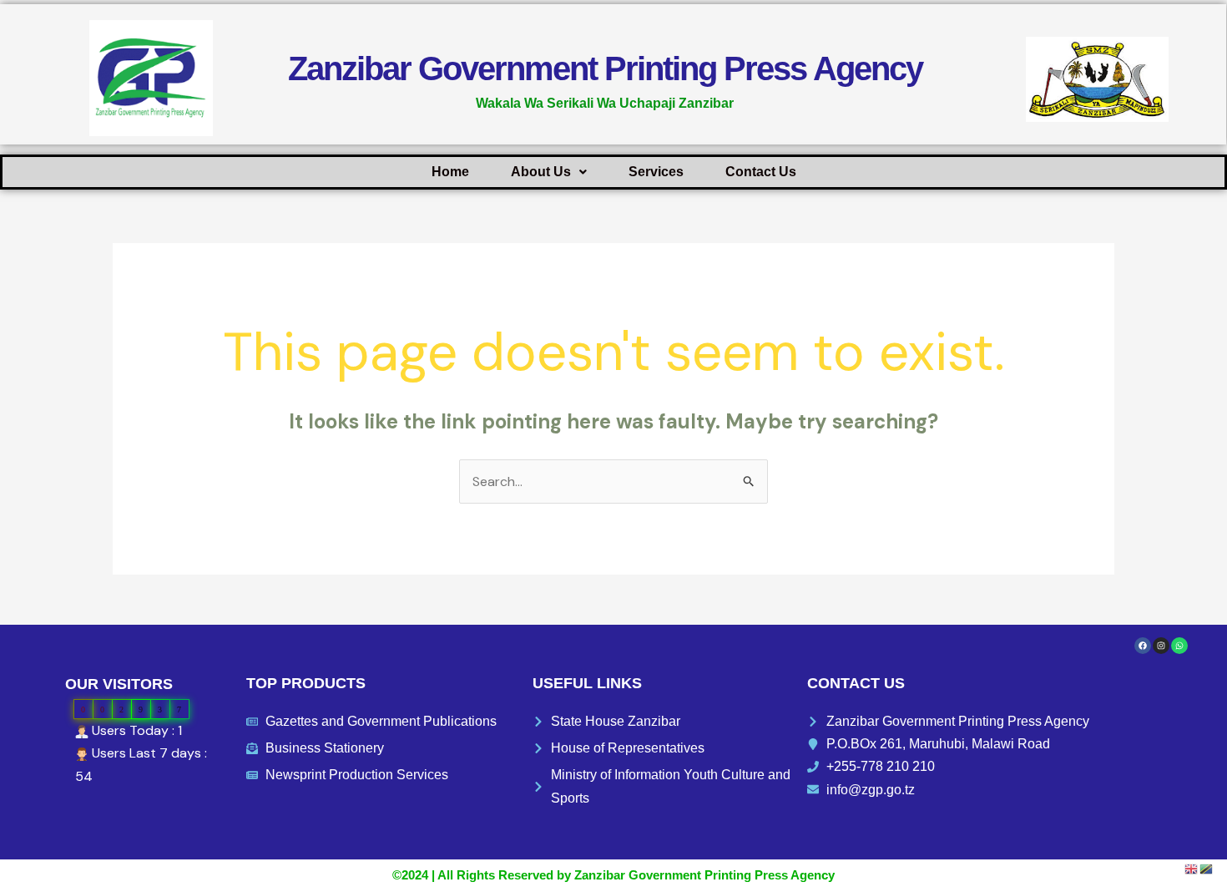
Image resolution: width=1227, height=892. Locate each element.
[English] (1191, 868)
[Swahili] (1206, 868)
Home (450, 172)
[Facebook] (1142, 645)
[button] (549, 172)
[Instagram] (1161, 645)
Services (656, 172)
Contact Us (760, 172)
